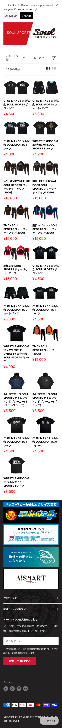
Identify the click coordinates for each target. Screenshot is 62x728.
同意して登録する (20, 661)
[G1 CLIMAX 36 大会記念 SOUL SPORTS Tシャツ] (16, 128)
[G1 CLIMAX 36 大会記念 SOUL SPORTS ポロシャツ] (16, 87)
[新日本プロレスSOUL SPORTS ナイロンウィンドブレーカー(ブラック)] (45, 380)
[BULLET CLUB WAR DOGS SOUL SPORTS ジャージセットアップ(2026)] (45, 168)
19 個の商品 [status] (13, 69)
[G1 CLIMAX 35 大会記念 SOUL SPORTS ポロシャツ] (45, 252)
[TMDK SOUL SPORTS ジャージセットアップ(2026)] (16, 212)
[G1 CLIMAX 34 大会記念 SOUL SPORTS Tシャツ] (16, 424)
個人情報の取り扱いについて (36, 649)
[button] (17, 57)
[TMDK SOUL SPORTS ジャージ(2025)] (45, 333)
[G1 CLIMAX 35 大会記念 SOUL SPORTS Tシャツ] (45, 292)
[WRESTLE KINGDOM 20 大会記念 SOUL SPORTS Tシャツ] (45, 128)
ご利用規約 (11, 649)
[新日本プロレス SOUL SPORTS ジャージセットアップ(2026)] (45, 212)
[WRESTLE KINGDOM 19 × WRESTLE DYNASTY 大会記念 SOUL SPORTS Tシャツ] (16, 333)
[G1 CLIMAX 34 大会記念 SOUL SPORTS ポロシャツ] (45, 424)
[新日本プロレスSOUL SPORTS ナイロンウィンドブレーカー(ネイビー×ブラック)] (16, 380)
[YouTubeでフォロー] (25, 688)
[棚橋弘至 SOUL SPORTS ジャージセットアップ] (16, 252)
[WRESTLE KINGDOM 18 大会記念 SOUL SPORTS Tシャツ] (16, 465)
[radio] (48, 69)
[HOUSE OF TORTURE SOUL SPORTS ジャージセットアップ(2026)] (16, 168)
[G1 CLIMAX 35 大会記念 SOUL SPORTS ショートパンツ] (16, 292)
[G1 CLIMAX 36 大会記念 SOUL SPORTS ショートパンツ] (45, 87)
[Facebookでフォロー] (5, 688)
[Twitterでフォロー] (12, 688)
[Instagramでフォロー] (19, 688)
